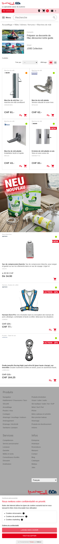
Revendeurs (36, 447)
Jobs (33, 467)
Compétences (8, 440)
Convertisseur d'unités (11, 457)
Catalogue (35, 461)
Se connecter (8, 11)
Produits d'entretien (39, 397)
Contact (34, 454)
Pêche (34, 411)
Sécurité (6, 404)
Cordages (6, 414)
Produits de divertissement (41, 424)
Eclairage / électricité (10, 424)
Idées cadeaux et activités (41, 414)
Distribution (7, 464)
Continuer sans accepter (10, 498)
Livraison (6, 447)
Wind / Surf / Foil (38, 407)
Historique (35, 444)
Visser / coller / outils (39, 400)
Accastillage (7, 25)
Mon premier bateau (39, 417)
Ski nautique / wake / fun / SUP (43, 404)
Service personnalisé (11, 444)
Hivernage (35, 421)
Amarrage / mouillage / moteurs (14, 417)
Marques (35, 450)
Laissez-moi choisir (29, 530)
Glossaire (6, 461)
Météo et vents (8, 454)
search (54, 17)
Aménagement (8, 421)
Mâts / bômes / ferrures (25, 25)
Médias (34, 464)
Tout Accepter (29, 536)
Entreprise (35, 440)
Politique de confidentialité (10, 525)
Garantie (6, 450)
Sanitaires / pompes (10, 428)
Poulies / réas (8, 411)
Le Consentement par (29, 542)
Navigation (7, 397)
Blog (33, 457)
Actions (34, 428)
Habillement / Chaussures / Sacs (15, 400)
